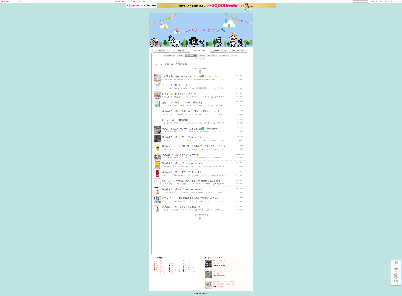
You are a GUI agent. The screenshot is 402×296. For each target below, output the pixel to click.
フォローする (396, 271)
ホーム (151, 11)
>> (376, 1)
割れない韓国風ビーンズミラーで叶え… (225, 284)
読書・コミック (175, 269)
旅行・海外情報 (175, 271)
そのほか (187, 269)
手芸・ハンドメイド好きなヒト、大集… (225, 271)
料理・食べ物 (160, 271)
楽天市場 (398, 1)
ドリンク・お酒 (160, 273)
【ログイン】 (249, 11)
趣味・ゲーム (175, 263)
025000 (248, 9)
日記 (155, 11)
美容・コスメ (160, 265)
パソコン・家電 (189, 267)
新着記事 (396, 278)
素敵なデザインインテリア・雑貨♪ (223, 281)
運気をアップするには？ (220, 261)
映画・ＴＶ (174, 265)
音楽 (172, 267)
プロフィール (162, 11)
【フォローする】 (239, 11)
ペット (173, 261)
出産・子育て (160, 261)
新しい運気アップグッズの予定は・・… (225, 263)
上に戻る (396, 284)
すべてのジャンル (190, 271)
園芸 (172, 273)
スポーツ (187, 261)
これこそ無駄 (217, 273)
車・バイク (188, 265)
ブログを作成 (391, 1)
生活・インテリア (26, 1)
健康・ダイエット (161, 267)
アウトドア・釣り (190, 263)
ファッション (160, 263)
